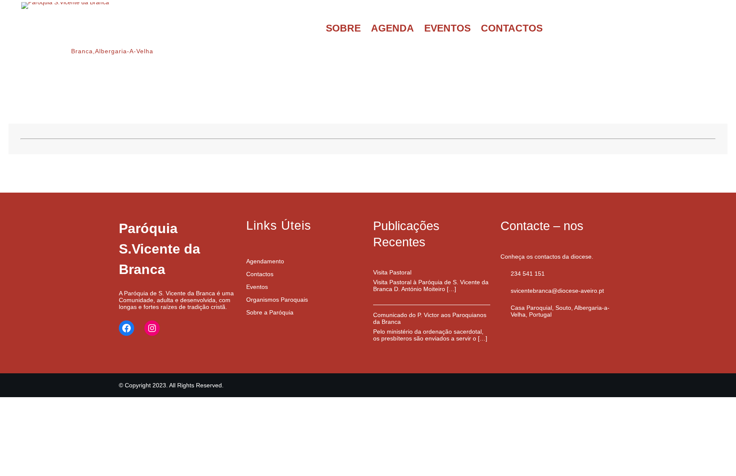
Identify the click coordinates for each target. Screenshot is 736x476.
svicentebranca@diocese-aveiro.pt (557, 290)
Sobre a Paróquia (269, 312)
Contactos (259, 274)
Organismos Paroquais (277, 299)
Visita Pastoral (392, 272)
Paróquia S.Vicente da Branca (159, 249)
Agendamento (265, 261)
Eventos (257, 286)
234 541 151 (528, 273)
